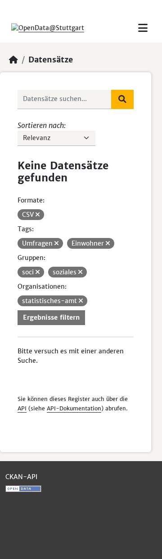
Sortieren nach (41, 125)
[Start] (13, 60)
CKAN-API (21, 477)
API (22, 408)
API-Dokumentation (74, 408)
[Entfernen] (38, 215)
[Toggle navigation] (143, 28)
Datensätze (50, 60)
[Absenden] (122, 99)
